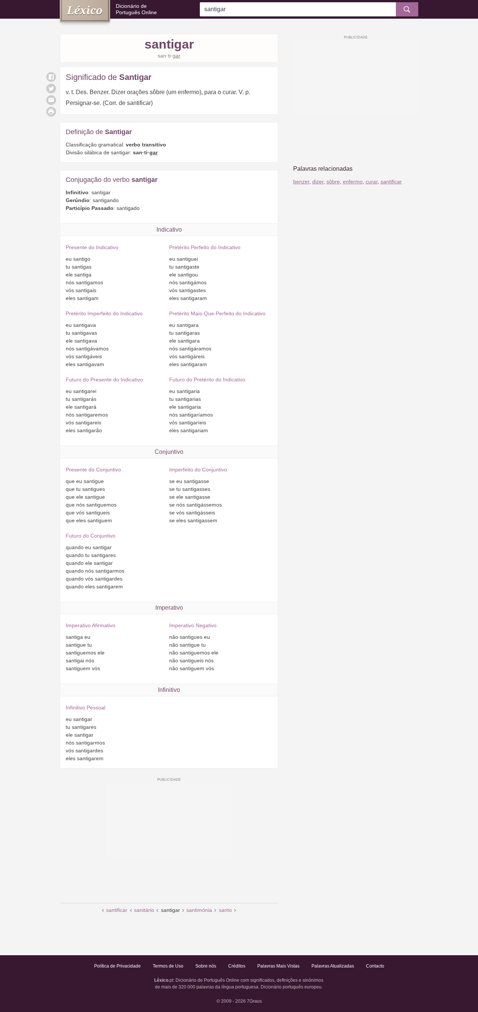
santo (225, 910)
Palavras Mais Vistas (278, 966)
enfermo (353, 182)
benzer (301, 182)
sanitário (144, 910)
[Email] (51, 100)
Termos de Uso (168, 966)
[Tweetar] (51, 88)
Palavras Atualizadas (332, 966)
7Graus (254, 1001)
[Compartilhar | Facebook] (51, 77)
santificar (116, 910)
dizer (317, 182)
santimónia (199, 910)
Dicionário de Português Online (136, 9)
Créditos (236, 966)
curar (372, 182)
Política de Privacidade (117, 966)
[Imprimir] (51, 112)
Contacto (375, 966)
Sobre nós (205, 966)
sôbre (333, 182)
